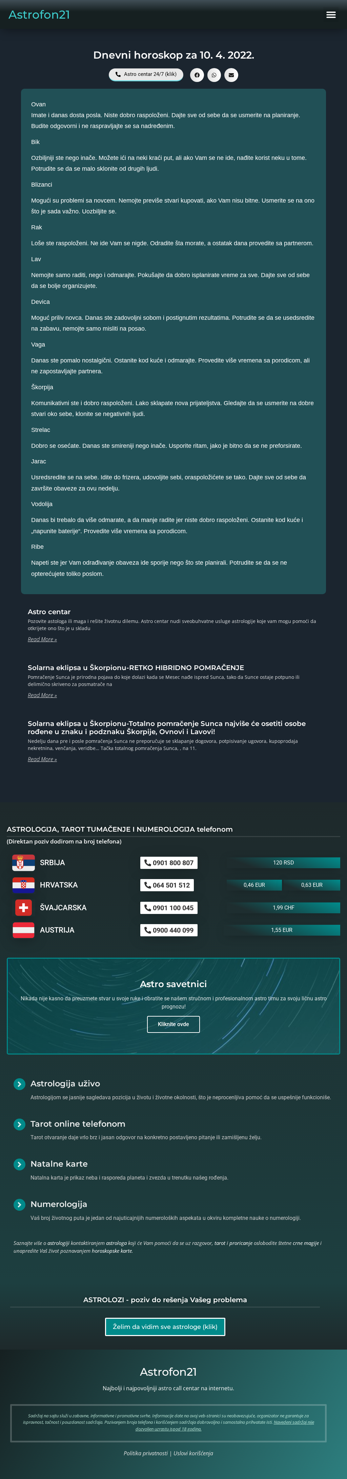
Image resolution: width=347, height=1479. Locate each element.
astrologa (116, 1243)
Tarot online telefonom (77, 1124)
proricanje (240, 1243)
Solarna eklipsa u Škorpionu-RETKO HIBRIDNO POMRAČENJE (136, 668)
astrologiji (58, 1243)
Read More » (42, 639)
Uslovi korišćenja (193, 1453)
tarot (220, 1243)
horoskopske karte (112, 1250)
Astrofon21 (39, 14)
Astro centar (49, 612)
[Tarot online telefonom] (19, 1124)
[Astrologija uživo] (19, 1084)
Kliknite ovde (173, 1024)
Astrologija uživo (65, 1083)
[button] (331, 14)
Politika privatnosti (146, 1453)
